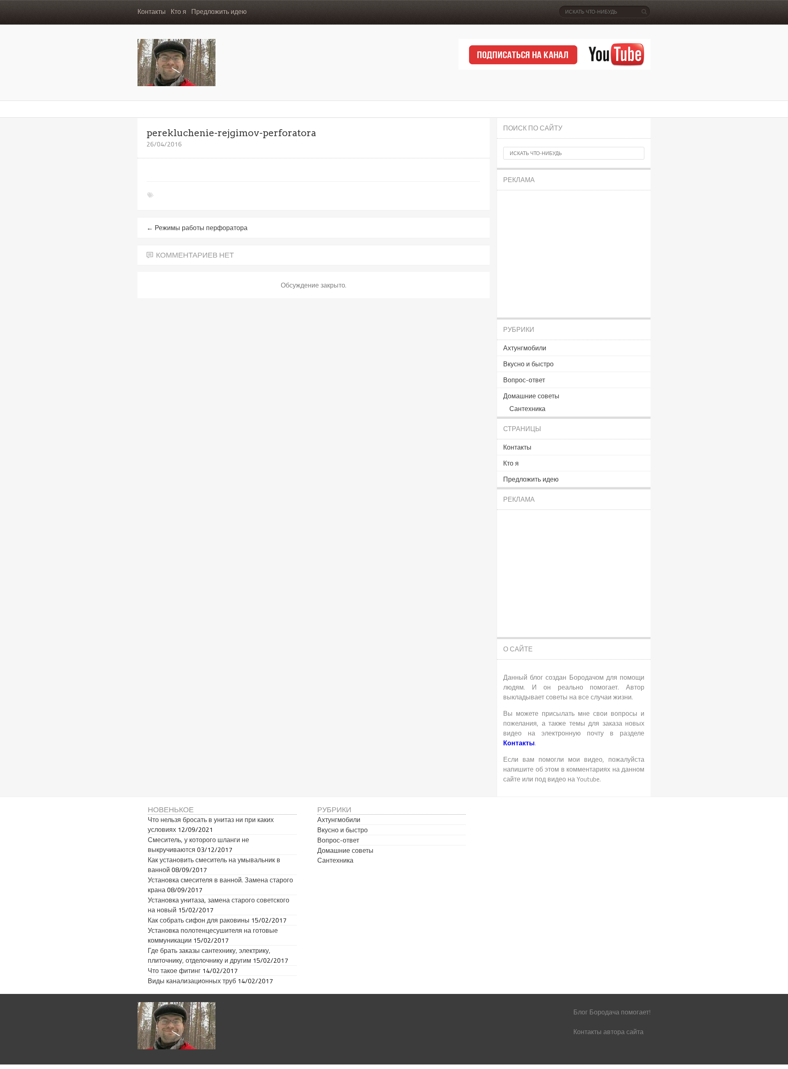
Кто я (178, 12)
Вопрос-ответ (524, 380)
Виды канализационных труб (192, 981)
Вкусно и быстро (528, 364)
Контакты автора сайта (608, 1032)
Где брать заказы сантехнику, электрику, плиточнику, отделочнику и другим (209, 955)
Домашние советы (531, 396)
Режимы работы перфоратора (197, 228)
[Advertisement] (573, 253)
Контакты (151, 12)
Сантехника (527, 408)
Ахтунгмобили (524, 348)
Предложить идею (219, 12)
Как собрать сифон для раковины (199, 920)
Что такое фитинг (174, 970)
